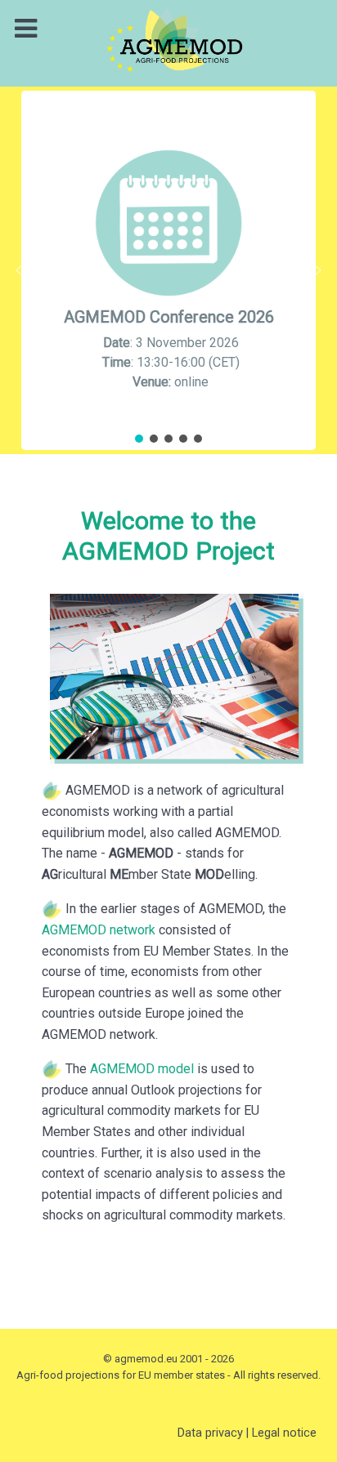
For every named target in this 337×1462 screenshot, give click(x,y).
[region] (168, 270)
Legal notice (284, 1432)
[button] (168, 270)
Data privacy (210, 1432)
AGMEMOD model (142, 1068)
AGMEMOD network (98, 930)
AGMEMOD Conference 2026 (169, 317)
